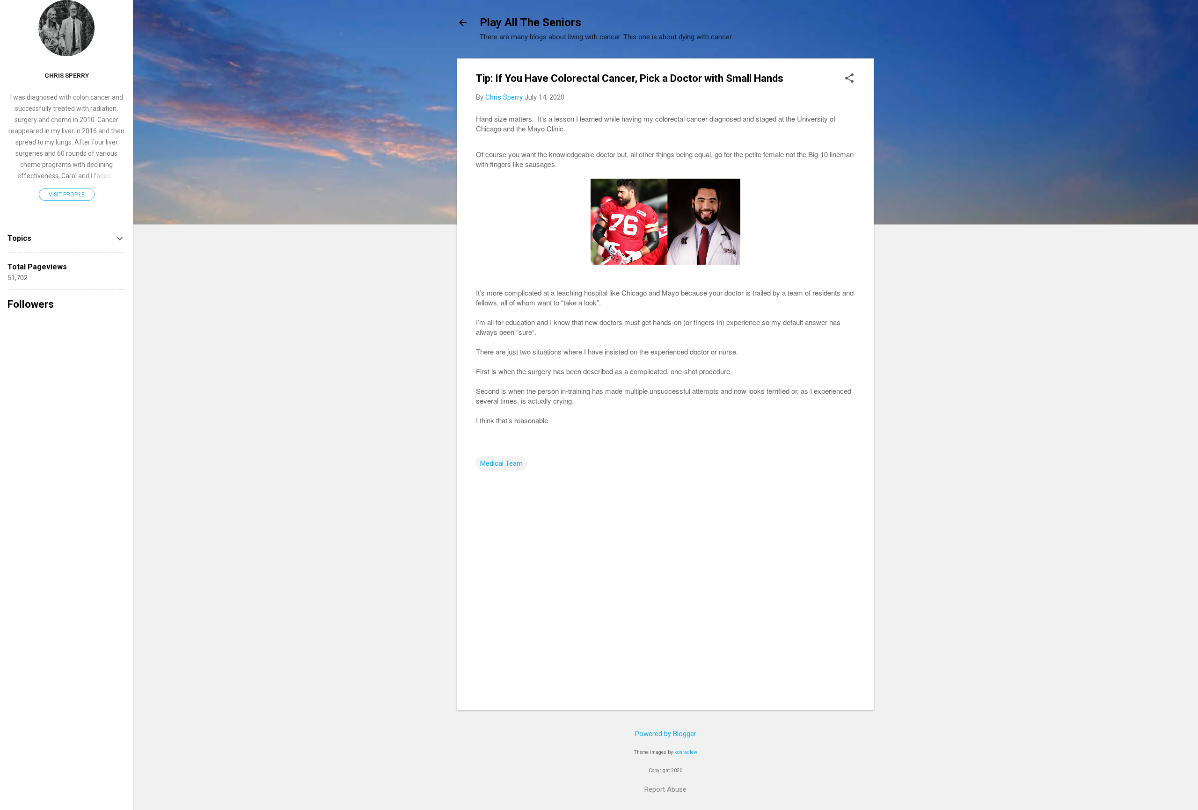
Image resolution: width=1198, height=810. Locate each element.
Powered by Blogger (665, 734)
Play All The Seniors (530, 22)
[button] (849, 79)
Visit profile (67, 194)
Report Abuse (665, 789)
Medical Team (501, 463)
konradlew (685, 752)
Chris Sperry (66, 75)
